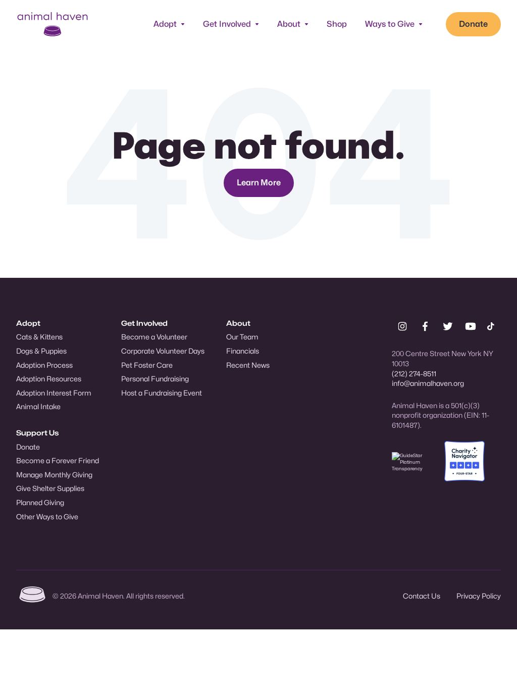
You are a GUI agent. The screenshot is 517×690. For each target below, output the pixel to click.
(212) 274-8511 (414, 373)
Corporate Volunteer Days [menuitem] (162, 351)
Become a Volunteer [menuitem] (154, 336)
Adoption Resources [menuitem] (48, 378)
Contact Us (421, 596)
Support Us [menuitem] (37, 432)
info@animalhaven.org (428, 383)
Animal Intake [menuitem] (38, 406)
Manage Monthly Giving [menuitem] (54, 474)
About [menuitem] (238, 323)
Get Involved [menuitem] (144, 323)
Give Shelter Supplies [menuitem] (50, 488)
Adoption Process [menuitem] (44, 365)
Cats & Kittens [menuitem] (39, 336)
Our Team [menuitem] (242, 336)
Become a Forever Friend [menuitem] (57, 460)
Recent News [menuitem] (248, 365)
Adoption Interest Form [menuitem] (53, 392)
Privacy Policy (478, 596)
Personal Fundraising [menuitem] (155, 378)
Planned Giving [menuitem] (40, 502)
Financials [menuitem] (242, 351)
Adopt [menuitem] (28, 323)
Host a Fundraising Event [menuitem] (161, 392)
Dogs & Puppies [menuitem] (41, 351)
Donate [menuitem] (28, 446)
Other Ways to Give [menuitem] (47, 516)
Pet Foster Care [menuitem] (147, 365)
